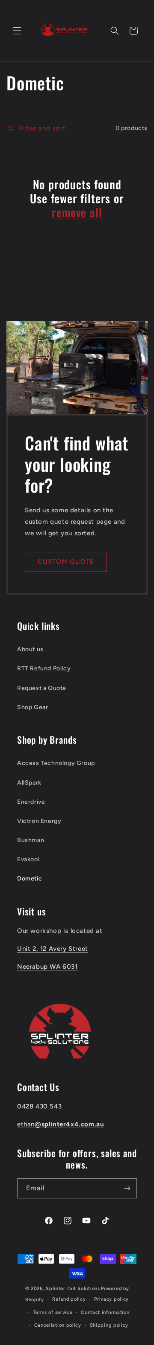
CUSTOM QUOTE (66, 562)
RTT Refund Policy (44, 668)
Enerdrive (31, 801)
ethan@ (60, 1124)
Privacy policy (111, 1299)
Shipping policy (109, 1325)
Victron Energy (39, 821)
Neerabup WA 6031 (47, 966)
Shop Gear (32, 707)
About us (30, 649)
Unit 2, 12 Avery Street (52, 948)
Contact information (105, 1312)
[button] (17, 30)
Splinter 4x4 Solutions (73, 1288)
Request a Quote (41, 688)
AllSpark (29, 782)
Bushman (30, 840)
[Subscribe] (127, 1188)
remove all (77, 212)
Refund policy (69, 1299)
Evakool (28, 859)
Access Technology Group (56, 763)
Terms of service (52, 1312)
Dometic (29, 878)
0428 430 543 (39, 1106)
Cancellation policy (57, 1325)
